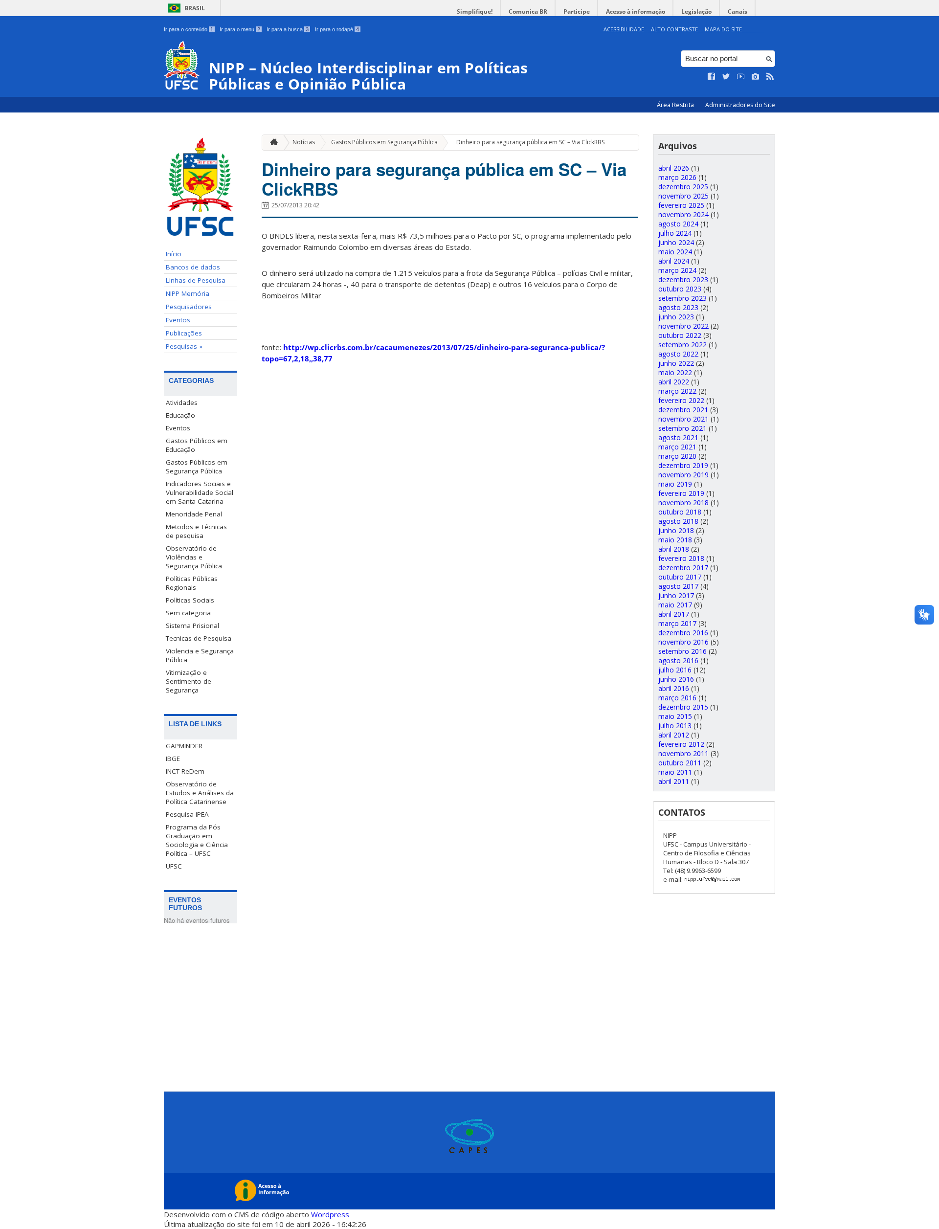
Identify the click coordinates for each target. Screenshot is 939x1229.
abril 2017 (673, 614)
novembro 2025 (683, 196)
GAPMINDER (184, 745)
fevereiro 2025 (681, 205)
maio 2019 (675, 484)
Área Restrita (676, 105)
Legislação (696, 11)
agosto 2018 (678, 521)
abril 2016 (673, 688)
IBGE (173, 758)
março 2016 (677, 697)
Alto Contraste (674, 29)
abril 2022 (673, 381)
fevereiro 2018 (681, 558)
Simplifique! (474, 11)
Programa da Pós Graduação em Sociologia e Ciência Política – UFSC (197, 840)
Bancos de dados (193, 267)
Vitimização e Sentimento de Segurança (188, 681)
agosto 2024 (678, 223)
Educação (180, 415)
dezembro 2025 (683, 186)
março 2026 (677, 177)
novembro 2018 (683, 502)
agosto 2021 (678, 437)
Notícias (303, 142)
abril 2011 (673, 781)
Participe (576, 11)
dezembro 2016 (683, 632)
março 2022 (677, 391)
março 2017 (677, 623)
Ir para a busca (288, 29)
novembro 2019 (683, 474)
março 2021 (677, 446)
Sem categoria (188, 612)
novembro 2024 (683, 214)
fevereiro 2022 (681, 400)
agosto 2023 (678, 307)
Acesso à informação (635, 11)
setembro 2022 (682, 344)
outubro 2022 (679, 335)
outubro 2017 (679, 576)
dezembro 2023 (683, 279)
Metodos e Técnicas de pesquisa (196, 531)
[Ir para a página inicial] (271, 142)
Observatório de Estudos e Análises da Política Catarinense (200, 793)
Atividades (182, 402)
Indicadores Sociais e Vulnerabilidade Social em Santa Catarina (199, 492)
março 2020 (677, 456)
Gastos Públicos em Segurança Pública (196, 466)
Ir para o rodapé (337, 29)
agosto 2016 (678, 660)
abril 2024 (673, 261)
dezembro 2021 (683, 409)
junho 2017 (676, 595)
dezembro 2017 (683, 567)
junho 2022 (676, 363)
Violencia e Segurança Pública (200, 655)
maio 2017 (675, 604)
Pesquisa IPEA (187, 814)
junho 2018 (676, 530)
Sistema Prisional (192, 625)
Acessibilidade (624, 29)
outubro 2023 (679, 288)
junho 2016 (676, 679)
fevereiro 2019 (681, 493)
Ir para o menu (240, 29)
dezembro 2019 (683, 465)
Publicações (184, 333)
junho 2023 (676, 316)
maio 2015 (675, 716)
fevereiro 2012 (681, 744)
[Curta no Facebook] (711, 77)
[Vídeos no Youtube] (741, 77)
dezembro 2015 (683, 707)
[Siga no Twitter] (726, 77)
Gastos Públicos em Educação (196, 445)
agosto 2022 (678, 353)
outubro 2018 (679, 511)
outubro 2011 (679, 762)
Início (173, 253)
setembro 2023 (682, 298)
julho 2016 (675, 669)
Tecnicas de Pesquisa (198, 638)
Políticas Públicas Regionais (192, 583)
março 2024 (677, 270)
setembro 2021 (682, 428)
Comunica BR (528, 11)
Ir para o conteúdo (188, 29)
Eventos (178, 319)
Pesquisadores (189, 306)
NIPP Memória (187, 293)
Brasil (194, 8)
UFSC (174, 866)
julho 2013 (675, 725)
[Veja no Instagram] (756, 77)
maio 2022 (675, 372)
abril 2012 (673, 734)
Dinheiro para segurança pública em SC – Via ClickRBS (530, 142)
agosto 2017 (678, 586)
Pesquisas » (184, 346)
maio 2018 (675, 539)
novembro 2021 (683, 419)
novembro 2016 (683, 642)
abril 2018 (673, 549)
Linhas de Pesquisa (195, 280)
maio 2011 (675, 772)
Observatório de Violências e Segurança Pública (194, 557)
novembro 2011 (683, 753)
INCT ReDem (185, 771)
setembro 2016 (682, 651)
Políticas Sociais (190, 600)
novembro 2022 (683, 326)
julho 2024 (675, 233)
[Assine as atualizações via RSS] (770, 77)
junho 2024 (676, 242)
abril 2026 (673, 168)
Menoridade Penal (194, 514)
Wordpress (330, 1214)
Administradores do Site (740, 105)
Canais (737, 11)
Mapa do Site (723, 29)
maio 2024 (675, 251)
